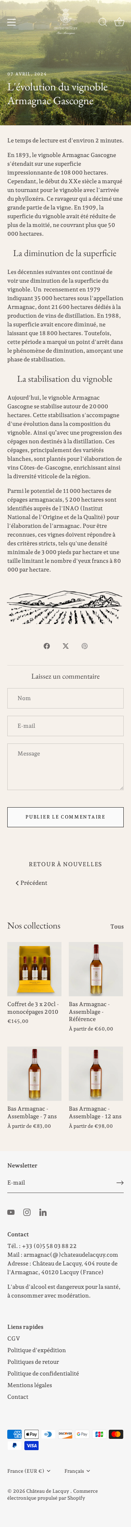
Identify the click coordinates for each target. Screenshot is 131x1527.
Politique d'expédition (36, 1350)
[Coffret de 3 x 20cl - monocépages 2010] (34, 969)
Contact (17, 1396)
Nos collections (33, 925)
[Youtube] (11, 1211)
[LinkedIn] (43, 1211)
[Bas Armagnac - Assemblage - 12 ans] (96, 1074)
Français (74, 1471)
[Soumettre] (120, 1182)
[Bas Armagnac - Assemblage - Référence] (96, 969)
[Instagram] (27, 1211)
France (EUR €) (25, 1471)
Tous (117, 926)
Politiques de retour (33, 1361)
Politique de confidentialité (43, 1373)
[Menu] (12, 22)
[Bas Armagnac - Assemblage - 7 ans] (34, 1074)
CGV (13, 1338)
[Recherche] (103, 23)
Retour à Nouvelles (65, 864)
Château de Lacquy (48, 1491)
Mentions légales (29, 1385)
